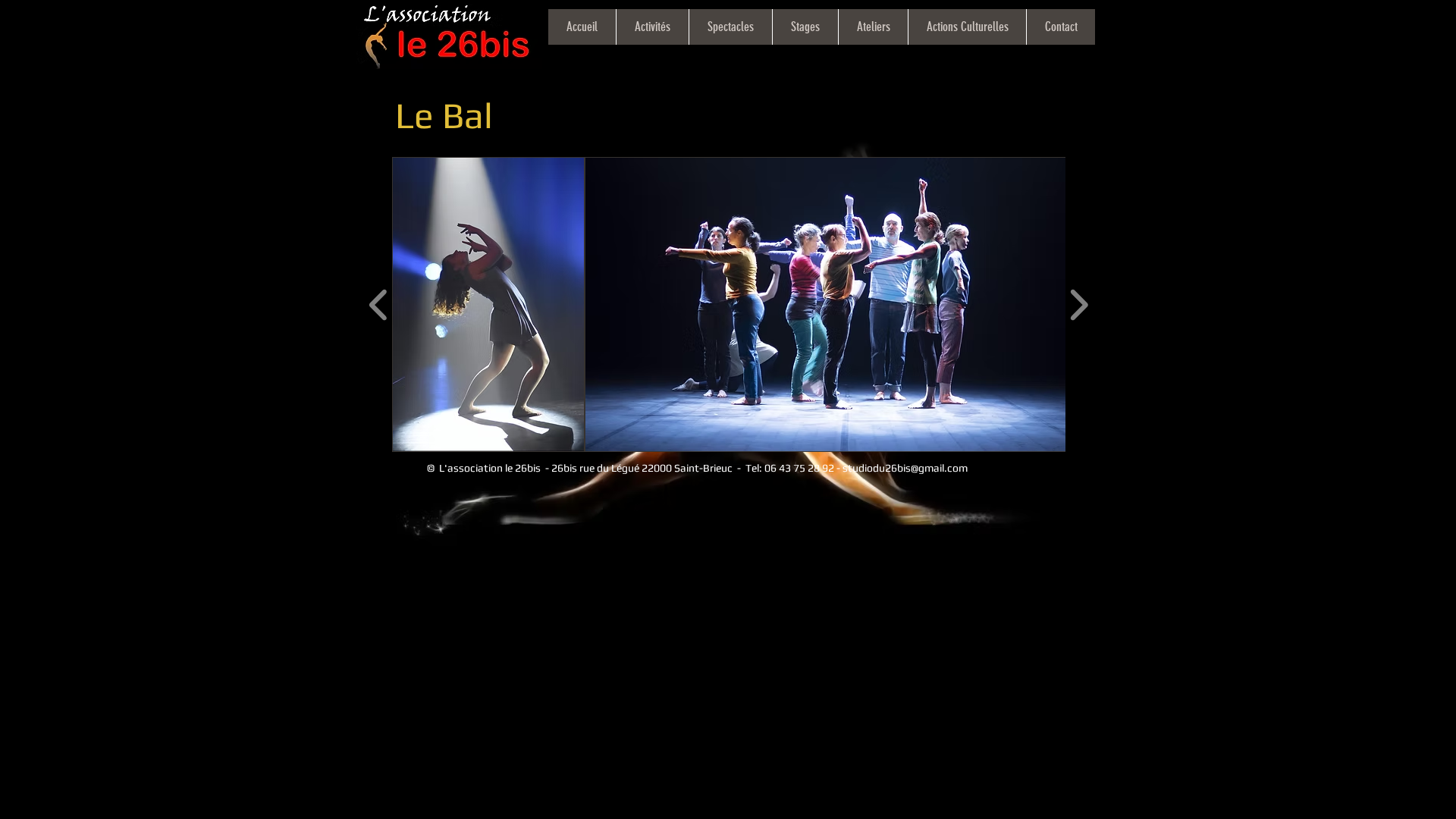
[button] (488, 304)
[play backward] (379, 304)
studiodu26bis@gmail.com (905, 468)
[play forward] (1079, 304)
